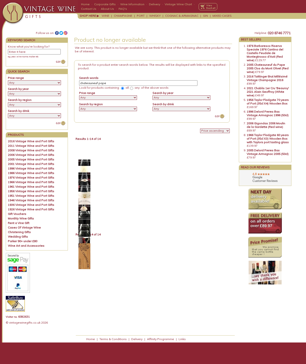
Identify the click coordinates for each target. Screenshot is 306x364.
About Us (107, 9)
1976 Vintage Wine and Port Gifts (31, 177)
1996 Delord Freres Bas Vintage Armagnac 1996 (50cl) (268, 113)
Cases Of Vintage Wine (24, 227)
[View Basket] (208, 6)
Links (182, 339)
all (127, 87)
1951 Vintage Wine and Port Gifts (31, 195)
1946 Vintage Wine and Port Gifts (31, 200)
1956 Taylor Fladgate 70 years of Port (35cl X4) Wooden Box (268, 101)
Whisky (155, 15)
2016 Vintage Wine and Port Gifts (31, 141)
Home (85, 4)
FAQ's (123, 9)
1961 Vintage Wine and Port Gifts (31, 186)
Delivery (154, 4)
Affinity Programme (160, 339)
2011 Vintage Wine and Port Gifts (31, 145)
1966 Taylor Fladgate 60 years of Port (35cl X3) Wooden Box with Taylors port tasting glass (268, 138)
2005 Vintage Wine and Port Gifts (31, 159)
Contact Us (88, 9)
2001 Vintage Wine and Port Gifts (31, 164)
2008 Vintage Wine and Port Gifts (31, 150)
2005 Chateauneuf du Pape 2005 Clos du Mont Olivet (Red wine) (268, 68)
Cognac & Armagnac (181, 15)
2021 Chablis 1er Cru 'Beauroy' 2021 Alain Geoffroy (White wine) (268, 91)
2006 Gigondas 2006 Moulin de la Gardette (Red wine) (266, 125)
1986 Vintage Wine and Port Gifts (31, 173)
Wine (105, 15)
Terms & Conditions (113, 339)
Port (141, 15)
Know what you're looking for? (28, 46)
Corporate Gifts (105, 4)
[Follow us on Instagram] (65, 33)
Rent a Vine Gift (18, 223)
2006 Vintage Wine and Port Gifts (31, 155)
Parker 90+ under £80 (22, 241)
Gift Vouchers (17, 214)
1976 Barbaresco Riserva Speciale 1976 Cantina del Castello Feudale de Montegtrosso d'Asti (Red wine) (265, 53)
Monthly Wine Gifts (21, 218)
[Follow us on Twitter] (61, 33)
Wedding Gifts (18, 236)
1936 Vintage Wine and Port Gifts (31, 204)
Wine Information (132, 4)
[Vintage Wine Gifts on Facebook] (57, 33)
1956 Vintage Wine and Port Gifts (31, 191)
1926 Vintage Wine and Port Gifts (31, 209)
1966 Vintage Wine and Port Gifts (31, 182)
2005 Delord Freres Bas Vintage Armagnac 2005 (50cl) (268, 152)
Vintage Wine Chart (178, 4)
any (137, 87)
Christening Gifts (19, 232)
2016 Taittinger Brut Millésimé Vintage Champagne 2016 (267, 78)
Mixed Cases (222, 15)
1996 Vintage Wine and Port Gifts (31, 168)
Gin (205, 15)
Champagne (123, 15)
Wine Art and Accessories (26, 245)
